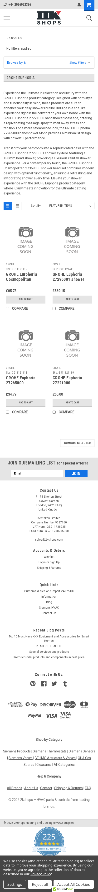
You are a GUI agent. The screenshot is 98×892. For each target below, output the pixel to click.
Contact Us (49, 613)
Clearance (44, 765)
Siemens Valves (21, 758)
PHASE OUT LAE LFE (49, 646)
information (49, 596)
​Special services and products (49, 651)
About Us (31, 788)
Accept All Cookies (73, 884)
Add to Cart (26, 299)
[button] (49, 63)
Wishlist (49, 556)
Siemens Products (17, 751)
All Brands (14, 788)
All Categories (64, 765)
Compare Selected (77, 443)
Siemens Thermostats (50, 751)
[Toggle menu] (7, 18)
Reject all (40, 884)
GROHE (10, 264)
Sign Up (54, 562)
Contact (46, 788)
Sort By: (36, 205)
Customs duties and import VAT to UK (49, 591)
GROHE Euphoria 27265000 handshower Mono (22, 382)
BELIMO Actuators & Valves (55, 758)
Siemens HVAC (49, 607)
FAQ (88, 788)
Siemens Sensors (82, 751)
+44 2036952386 (19, 4)
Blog (49, 602)
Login (42, 562)
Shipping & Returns (49, 567)
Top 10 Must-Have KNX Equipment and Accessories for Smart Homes (49, 638)
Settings (14, 884)
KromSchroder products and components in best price (49, 657)
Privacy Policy (40, 874)
